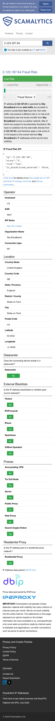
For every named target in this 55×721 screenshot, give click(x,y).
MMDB (43, 49)
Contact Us (8, 673)
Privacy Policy (9, 647)
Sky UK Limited (14, 226)
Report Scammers (11, 677)
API (33, 49)
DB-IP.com (30, 569)
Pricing (19, 33)
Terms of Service (10, 659)
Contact (29, 33)
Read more (45, 9)
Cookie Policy (9, 651)
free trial (27, 181)
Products (9, 33)
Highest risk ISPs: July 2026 (16, 702)
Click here (8, 177)
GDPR (6, 655)
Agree (46, 3)
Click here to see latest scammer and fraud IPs (24, 698)
